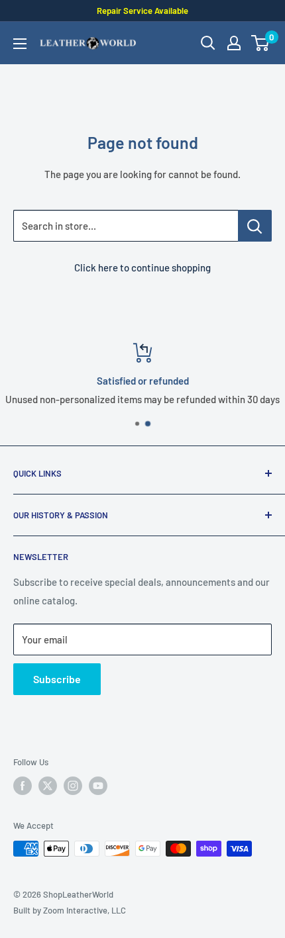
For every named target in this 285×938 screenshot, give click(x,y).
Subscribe (57, 679)
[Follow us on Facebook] (22, 785)
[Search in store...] (255, 226)
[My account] (234, 43)
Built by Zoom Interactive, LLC (69, 910)
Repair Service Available (142, 10)
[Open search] (208, 43)
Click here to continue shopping (142, 267)
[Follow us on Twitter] (47, 785)
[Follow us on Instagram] (73, 785)
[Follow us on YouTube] (98, 785)
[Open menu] (20, 43)
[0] (261, 43)
